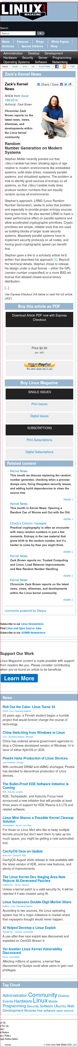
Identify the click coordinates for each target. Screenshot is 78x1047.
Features (22, 42)
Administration (9, 825)
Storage (20, 762)
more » (68, 499)
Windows (29, 736)
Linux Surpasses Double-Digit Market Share (37, 902)
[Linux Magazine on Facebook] (56, 66)
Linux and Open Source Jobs (23, 628)
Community (42, 994)
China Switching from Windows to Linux (34, 732)
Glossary (8, 1045)
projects (19, 791)
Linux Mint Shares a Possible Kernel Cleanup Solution (38, 819)
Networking (60, 62)
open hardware (9, 762)
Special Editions (32, 46)
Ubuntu (60, 1005)
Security (25, 884)
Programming (14, 1005)
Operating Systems (16, 62)
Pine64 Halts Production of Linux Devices (35, 758)
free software (46, 1010)
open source (64, 1010)
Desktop (6, 906)
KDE (4, 791)
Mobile (53, 1001)
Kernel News (19, 471)
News (5, 42)
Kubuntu (11, 791)
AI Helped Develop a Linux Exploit (29, 927)
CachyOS (17, 855)
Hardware (23, 1001)
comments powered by (25, 610)
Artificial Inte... (8, 884)
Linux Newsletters (32, 624)
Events (8, 1001)
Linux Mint (27, 825)
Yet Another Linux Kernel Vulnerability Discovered (32, 951)
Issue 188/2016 (17, 97)
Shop (54, 46)
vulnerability (28, 931)
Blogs (40, 42)
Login (72, 66)
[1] (55, 259)
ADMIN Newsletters (33, 632)
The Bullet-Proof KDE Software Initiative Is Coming (36, 785)
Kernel (18, 825)
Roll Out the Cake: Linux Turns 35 (29, 706)
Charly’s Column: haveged (28, 523)
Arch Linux (7, 855)
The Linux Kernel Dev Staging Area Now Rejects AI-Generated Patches (34, 878)
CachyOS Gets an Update (23, 851)
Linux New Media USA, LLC (64, 1044)
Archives (8, 46)
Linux (11, 711)
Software (41, 62)
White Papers (60, 42)
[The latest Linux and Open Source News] (64, 66)
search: (4, 28)
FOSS (5, 711)
